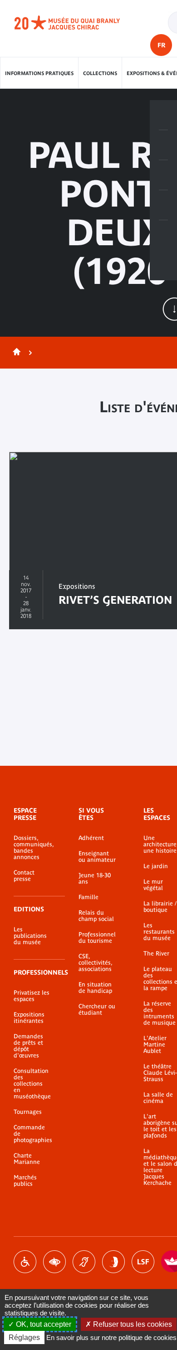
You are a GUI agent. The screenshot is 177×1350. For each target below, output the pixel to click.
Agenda (163, 175)
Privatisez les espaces (31, 996)
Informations (163, 145)
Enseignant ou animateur (97, 856)
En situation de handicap (95, 987)
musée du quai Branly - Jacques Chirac (77, 22)
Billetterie (163, 115)
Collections (100, 73)
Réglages (24, 1337)
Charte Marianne (27, 1159)
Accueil (15, 353)
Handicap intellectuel (113, 1261)
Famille (88, 897)
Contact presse (24, 876)
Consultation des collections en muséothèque (32, 1084)
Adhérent (91, 838)
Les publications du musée (30, 936)
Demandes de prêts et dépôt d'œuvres (28, 1046)
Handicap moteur (25, 1261)
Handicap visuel (54, 1261)
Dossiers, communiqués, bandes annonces (32, 847)
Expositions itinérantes (29, 1017)
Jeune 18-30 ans (95, 878)
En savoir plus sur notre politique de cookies (111, 1337)
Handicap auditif (84, 1261)
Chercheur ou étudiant (97, 1009)
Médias (163, 205)
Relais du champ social (96, 916)
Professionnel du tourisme (97, 937)
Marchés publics (25, 1180)
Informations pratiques (39, 73)
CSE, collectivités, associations (95, 962)
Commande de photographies (32, 1133)
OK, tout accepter (42, 1324)
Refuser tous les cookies (131, 1324)
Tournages (28, 1112)
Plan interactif (163, 235)
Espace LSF (143, 1261)
